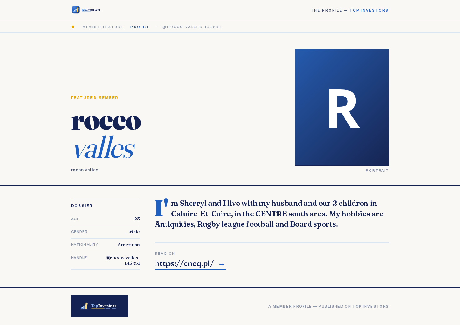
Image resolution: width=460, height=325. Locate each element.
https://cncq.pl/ (190, 263)
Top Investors (369, 10)
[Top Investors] (88, 10)
